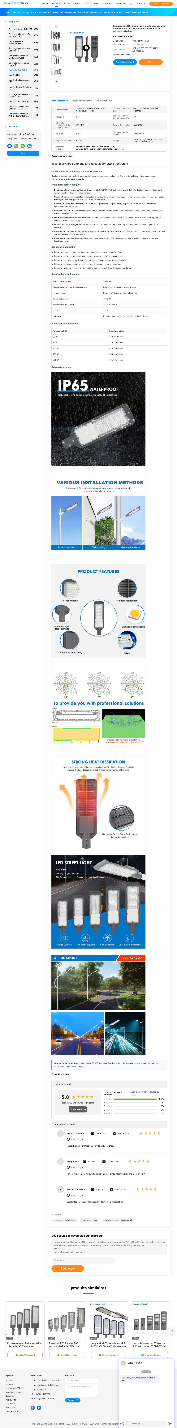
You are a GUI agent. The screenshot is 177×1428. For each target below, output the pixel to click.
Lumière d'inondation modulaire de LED (23, 57)
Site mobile (10, 1404)
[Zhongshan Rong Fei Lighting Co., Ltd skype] (29, 146)
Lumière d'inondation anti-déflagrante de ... (23, 115)
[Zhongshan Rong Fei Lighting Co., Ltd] (16, 4)
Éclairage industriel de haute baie (23, 64)
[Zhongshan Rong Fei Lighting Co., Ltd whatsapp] (16, 146)
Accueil (9, 1380)
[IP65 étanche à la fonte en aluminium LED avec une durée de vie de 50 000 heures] (150, 1321)
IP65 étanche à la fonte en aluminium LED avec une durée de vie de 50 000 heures (149, 1346)
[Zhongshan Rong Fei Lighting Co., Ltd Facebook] (32, 1408)
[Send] (170, 1424)
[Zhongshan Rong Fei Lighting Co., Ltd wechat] (23, 146)
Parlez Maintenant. (161, 4)
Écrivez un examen (77, 1109)
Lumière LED (23, 75)
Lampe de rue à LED (23, 70)
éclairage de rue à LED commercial (118, 1220)
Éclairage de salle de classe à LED (23, 95)
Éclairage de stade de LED (23, 29)
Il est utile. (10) (77, 1139)
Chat (23, 153)
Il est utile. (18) (77, 1167)
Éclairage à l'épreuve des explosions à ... (23, 35)
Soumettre (68, 1268)
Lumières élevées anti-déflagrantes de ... (23, 107)
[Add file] (122, 1424)
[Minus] (170, 1363)
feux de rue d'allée (89, 1220)
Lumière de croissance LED (23, 81)
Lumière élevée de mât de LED (23, 88)
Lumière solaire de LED (23, 101)
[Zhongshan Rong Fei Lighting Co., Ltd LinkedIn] (39, 1408)
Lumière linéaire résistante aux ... (23, 42)
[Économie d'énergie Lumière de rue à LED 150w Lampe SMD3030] (25, 1321)
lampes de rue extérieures (64, 1220)
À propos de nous (13, 1392)
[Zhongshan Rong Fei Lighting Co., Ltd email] (9, 146)
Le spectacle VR (13, 1388)
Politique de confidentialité (12, 1409)
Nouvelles (10, 1396)
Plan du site (11, 1400)
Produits (9, 1384)
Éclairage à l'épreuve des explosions (23, 49)
